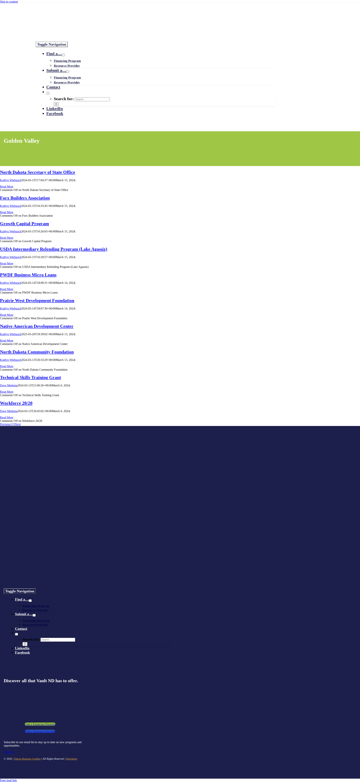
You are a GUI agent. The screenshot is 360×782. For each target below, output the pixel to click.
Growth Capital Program (24, 223)
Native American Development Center (37, 326)
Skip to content (9, 1)
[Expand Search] (47, 93)
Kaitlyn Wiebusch (10, 180)
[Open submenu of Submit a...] (67, 71)
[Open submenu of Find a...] (63, 55)
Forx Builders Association (25, 197)
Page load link (8, 780)
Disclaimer (71, 758)
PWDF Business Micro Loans (28, 274)
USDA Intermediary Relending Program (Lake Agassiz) (53, 249)
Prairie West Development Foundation (37, 300)
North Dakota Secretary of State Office (37, 172)
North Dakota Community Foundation (37, 351)
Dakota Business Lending (27, 758)
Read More (6, 186)
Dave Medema (8, 385)
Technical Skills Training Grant (30, 377)
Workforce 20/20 (16, 403)
